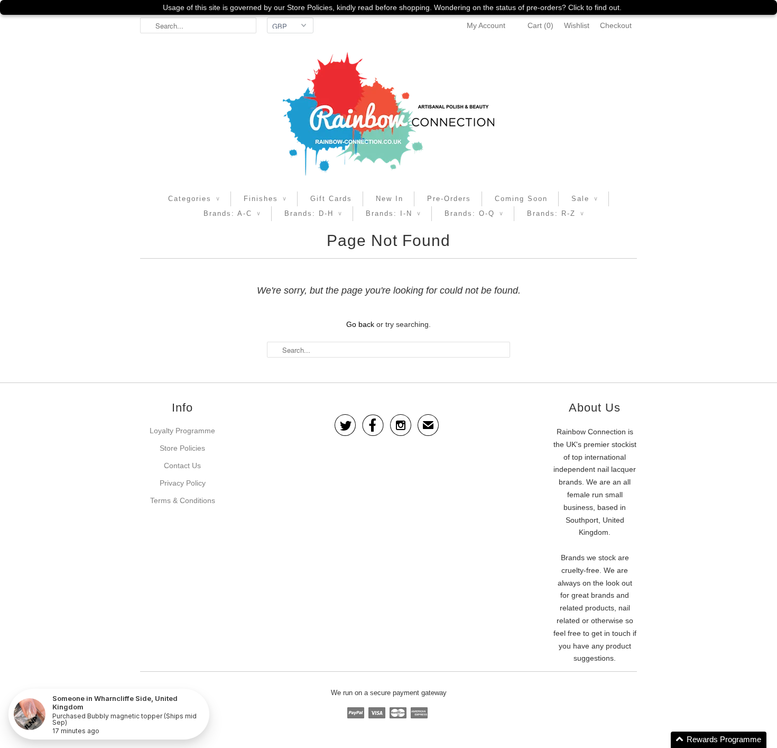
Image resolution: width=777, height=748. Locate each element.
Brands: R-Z (555, 213)
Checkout (616, 25)
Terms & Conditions (182, 500)
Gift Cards (331, 199)
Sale (584, 199)
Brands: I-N (393, 213)
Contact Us (182, 465)
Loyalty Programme (182, 430)
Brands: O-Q (474, 213)
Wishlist (576, 25)
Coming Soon (521, 199)
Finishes (265, 199)
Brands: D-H (313, 213)
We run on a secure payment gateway (389, 693)
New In (389, 199)
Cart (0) (540, 25)
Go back (360, 324)
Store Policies (182, 448)
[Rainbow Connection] (388, 114)
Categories (194, 199)
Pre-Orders (449, 199)
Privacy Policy (183, 483)
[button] (718, 740)
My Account (486, 25)
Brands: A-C (232, 213)
